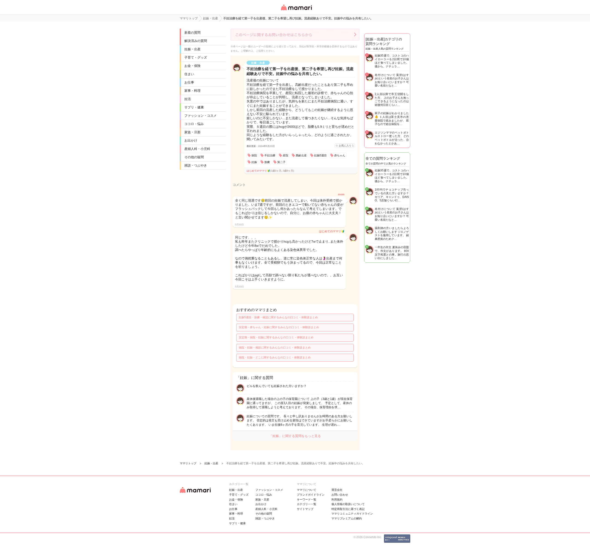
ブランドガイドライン (310, 494)
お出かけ (190, 140)
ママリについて (306, 489)
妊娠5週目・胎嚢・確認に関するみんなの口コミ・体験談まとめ (278, 317)
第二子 (281, 162)
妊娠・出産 (192, 49)
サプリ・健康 (194, 107)
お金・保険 (192, 66)
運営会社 (336, 489)
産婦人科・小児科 (197, 149)
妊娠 (254, 162)
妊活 (187, 99)
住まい (189, 74)
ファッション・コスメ (200, 115)
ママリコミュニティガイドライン (352, 513)
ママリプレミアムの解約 (346, 518)
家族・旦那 (192, 132)
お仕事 (189, 82)
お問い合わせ (339, 494)
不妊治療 (269, 155)
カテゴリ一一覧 (306, 504)
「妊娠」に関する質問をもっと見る (295, 436)
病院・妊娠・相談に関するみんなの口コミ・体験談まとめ (275, 347)
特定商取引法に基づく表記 (348, 509)
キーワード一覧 (306, 499)
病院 (254, 155)
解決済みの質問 (195, 41)
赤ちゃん (339, 155)
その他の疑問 (194, 157)
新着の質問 (192, 32)
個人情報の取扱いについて (348, 504)
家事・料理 (192, 90)
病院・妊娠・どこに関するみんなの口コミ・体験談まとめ (275, 357)
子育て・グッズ (195, 57)
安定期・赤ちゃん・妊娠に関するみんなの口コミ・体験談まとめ (279, 327)
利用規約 (336, 499)
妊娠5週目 (320, 155)
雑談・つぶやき (195, 165)
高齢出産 (301, 155)
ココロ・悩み (194, 124)
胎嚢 (267, 162)
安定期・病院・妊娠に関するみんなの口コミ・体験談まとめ (276, 337)
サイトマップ (305, 509)
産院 (285, 155)
